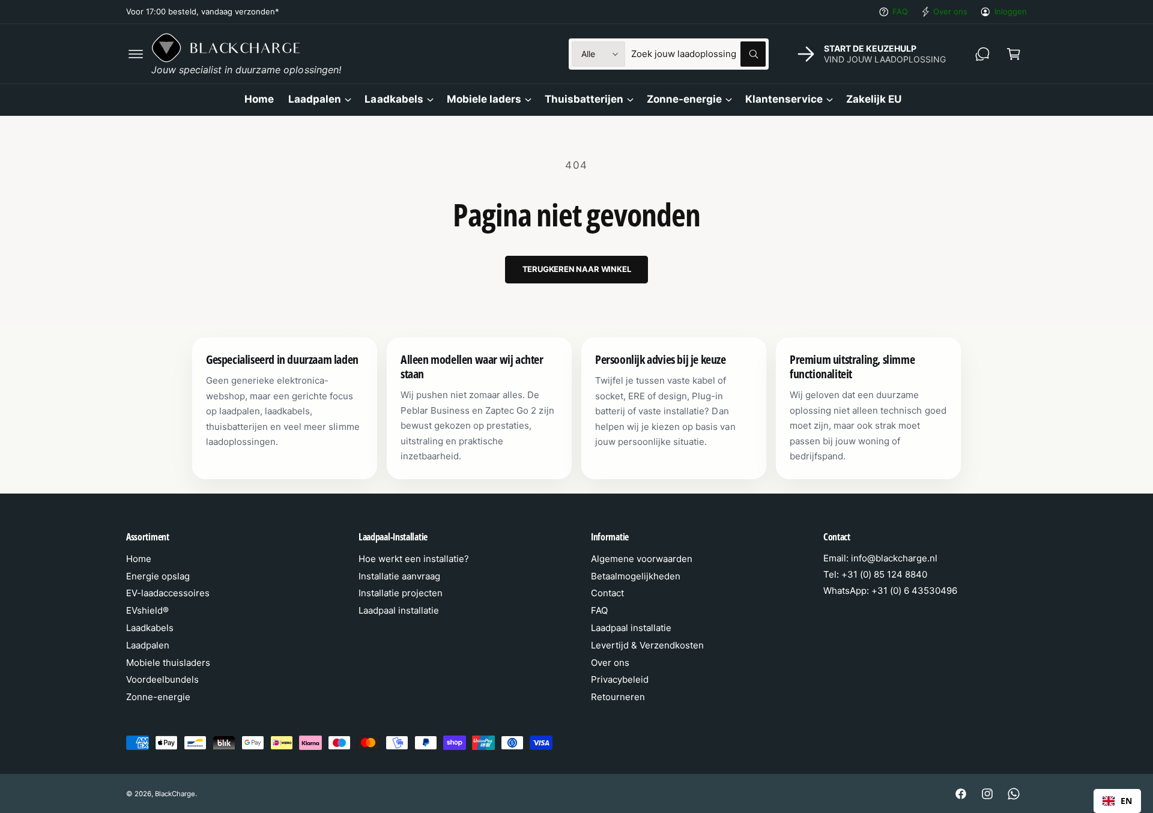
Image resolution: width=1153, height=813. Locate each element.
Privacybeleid (620, 679)
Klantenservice (783, 99)
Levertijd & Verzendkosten (647, 645)
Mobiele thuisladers (168, 662)
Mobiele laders (484, 99)
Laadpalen (314, 99)
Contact (607, 593)
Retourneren (618, 697)
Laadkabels (394, 99)
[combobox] (698, 54)
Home (138, 558)
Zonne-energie (684, 99)
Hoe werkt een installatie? (414, 558)
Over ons (950, 11)
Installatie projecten (401, 593)
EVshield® (147, 610)
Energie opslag (158, 576)
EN (1126, 800)
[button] (135, 54)
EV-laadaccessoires (168, 593)
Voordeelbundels (162, 679)
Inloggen (1010, 11)
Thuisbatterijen (584, 99)
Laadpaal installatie (399, 610)
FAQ (900, 11)
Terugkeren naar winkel (576, 269)
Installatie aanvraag (399, 576)
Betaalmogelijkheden (635, 576)
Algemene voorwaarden (641, 558)
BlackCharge (175, 794)
